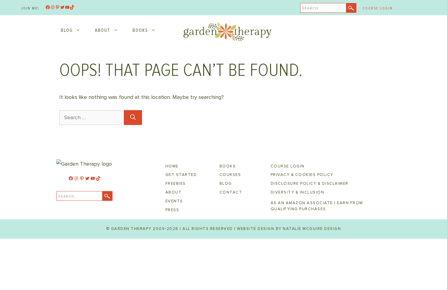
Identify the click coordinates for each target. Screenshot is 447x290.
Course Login (377, 8)
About (102, 30)
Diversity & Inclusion (297, 192)
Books (140, 30)
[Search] (133, 117)
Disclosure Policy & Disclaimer (309, 183)
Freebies (175, 183)
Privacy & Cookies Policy (302, 174)
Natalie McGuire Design (312, 228)
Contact (231, 192)
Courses (230, 174)
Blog (67, 30)
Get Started (181, 174)
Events (174, 201)
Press (172, 209)
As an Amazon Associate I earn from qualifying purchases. (317, 206)
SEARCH (310, 8)
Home (171, 166)
